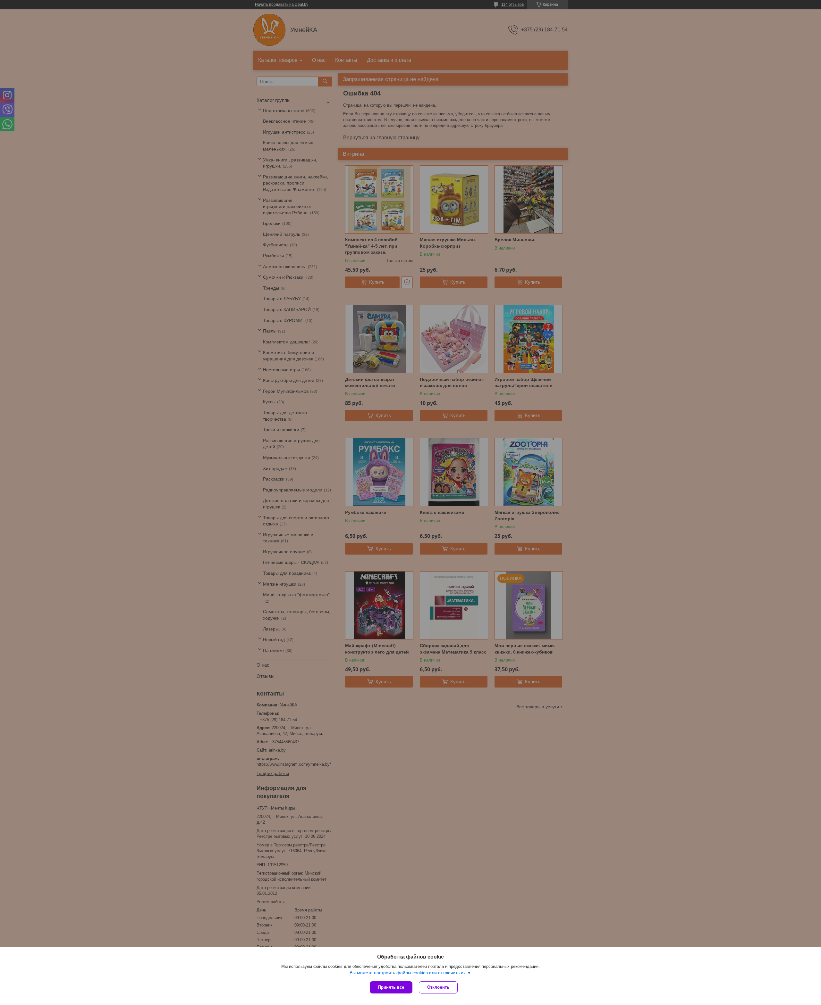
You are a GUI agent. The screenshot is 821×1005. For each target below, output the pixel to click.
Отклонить (438, 987)
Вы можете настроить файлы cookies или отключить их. (408, 972)
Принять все (391, 987)
